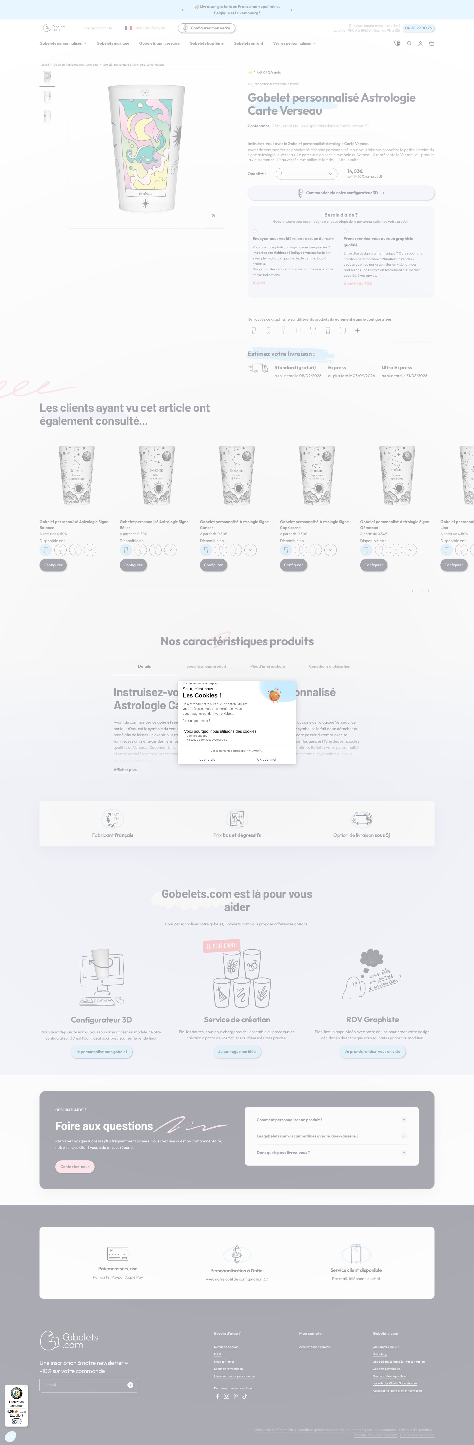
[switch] (16, 1421)
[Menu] (25, 1387)
